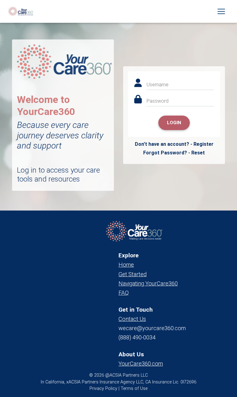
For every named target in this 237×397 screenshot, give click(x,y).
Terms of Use (134, 388)
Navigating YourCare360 (148, 283)
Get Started (132, 274)
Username (157, 85)
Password (157, 101)
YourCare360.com (140, 363)
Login (174, 122)
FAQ (123, 292)
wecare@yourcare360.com (152, 328)
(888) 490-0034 (137, 337)
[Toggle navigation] (221, 11)
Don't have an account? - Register (174, 144)
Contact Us (132, 319)
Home (126, 264)
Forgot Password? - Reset (174, 153)
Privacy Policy (103, 388)
